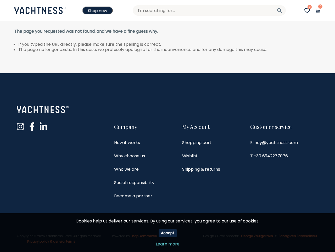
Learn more (168, 244)
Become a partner (133, 196)
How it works (127, 143)
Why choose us (129, 156)
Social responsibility (134, 183)
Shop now (97, 10)
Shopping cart (196, 143)
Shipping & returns (201, 169)
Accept (167, 233)
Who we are (126, 169)
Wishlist (190, 156)
